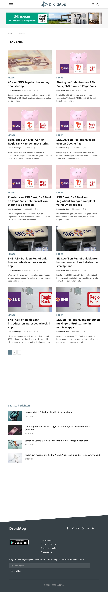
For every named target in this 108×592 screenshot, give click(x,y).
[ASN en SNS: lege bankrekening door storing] (30, 62)
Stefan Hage (16, 90)
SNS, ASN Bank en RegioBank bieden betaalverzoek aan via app (27, 262)
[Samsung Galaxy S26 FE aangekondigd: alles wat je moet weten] (15, 444)
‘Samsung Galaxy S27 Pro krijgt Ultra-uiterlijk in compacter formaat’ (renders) (59, 428)
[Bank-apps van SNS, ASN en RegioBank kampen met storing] (30, 119)
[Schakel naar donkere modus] (93, 4)
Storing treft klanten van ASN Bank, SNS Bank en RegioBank (76, 84)
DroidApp (11, 34)
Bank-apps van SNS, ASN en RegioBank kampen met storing (28, 141)
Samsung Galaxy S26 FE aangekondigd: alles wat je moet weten (57, 440)
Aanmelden (16, 571)
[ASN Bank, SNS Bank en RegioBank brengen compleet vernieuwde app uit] (78, 177)
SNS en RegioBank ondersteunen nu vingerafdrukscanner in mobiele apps (78, 323)
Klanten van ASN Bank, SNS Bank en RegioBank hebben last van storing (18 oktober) (30, 201)
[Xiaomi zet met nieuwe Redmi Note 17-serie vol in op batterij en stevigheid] (15, 458)
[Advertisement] (54, 379)
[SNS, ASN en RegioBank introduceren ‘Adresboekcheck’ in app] (30, 299)
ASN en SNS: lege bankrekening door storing (29, 84)
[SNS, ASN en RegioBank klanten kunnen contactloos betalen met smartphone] (78, 238)
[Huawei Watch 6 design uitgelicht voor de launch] (15, 416)
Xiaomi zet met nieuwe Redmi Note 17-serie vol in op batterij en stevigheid (62, 455)
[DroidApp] (54, 4)
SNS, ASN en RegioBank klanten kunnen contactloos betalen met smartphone (77, 262)
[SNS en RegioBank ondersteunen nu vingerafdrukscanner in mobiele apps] (78, 299)
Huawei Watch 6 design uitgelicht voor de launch (49, 412)
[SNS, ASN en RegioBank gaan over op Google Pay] (78, 119)
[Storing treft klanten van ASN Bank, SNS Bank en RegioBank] (78, 62)
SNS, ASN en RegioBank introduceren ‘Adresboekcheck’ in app (29, 323)
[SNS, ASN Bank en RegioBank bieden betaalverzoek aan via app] (30, 238)
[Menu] (11, 4)
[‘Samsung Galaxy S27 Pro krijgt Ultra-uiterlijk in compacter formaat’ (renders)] (15, 430)
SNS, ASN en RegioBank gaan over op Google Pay (75, 141)
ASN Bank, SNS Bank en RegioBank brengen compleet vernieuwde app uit (75, 201)
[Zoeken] (97, 4)
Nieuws (11, 77)
